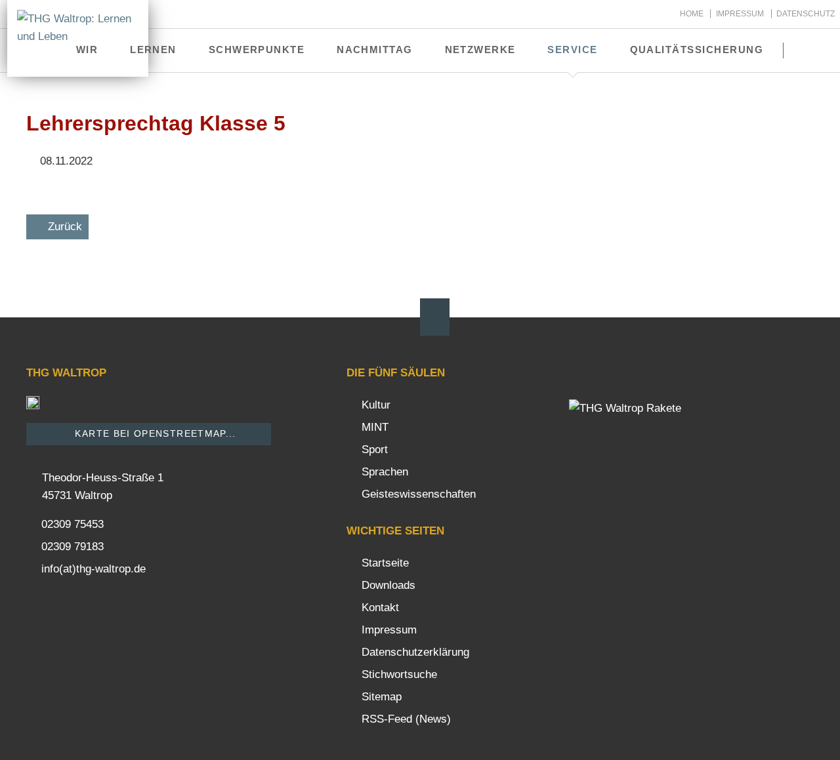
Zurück (65, 226)
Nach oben (435, 317)
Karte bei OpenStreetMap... (154, 434)
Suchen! (811, 50)
